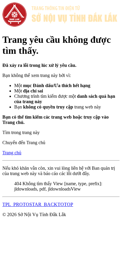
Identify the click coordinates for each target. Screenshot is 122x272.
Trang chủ (11, 152)
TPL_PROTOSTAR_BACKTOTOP (37, 204)
